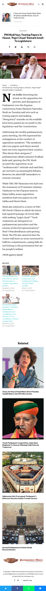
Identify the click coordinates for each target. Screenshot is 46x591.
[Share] (9, 47)
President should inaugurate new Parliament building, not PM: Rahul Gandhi (30, 281)
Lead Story (23, 31)
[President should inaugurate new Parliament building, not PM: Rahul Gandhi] (30, 270)
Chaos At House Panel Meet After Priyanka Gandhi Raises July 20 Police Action (27, 15)
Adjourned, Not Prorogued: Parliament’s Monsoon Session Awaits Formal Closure (19, 497)
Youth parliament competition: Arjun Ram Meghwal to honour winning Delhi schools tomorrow (20, 445)
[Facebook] (14, 580)
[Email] (28, 47)
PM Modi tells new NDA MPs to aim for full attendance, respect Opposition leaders (10, 281)
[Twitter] (18, 580)
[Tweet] (15, 47)
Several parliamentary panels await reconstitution (17, 548)
